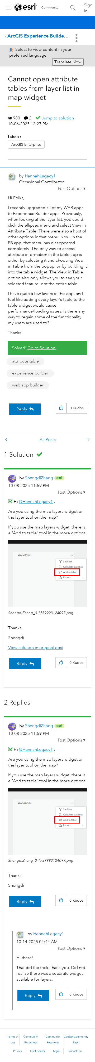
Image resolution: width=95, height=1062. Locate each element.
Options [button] (77, 38)
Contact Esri (75, 1051)
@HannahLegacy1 (36, 501)
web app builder (28, 385)
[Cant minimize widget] (88, 439)
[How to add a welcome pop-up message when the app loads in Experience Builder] (7, 439)
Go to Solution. (41, 348)
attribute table (25, 361)
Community (49, 8)
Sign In (88, 8)
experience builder (30, 373)
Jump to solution (58, 118)
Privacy (17, 1051)
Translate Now (68, 62)
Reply (21, 409)
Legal (56, 1051)
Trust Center (37, 1051)
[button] (71, 188)
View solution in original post (35, 647)
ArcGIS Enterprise (26, 144)
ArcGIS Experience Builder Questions (48, 36)
